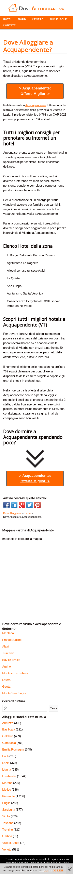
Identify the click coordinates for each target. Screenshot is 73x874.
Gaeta (6, 686)
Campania (9, 742)
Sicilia (6, 816)
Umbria (7, 836)
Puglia (6, 803)
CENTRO (38, 19)
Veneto (6, 849)
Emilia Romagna (13, 749)
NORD (22, 19)
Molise (6, 789)
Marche (7, 783)
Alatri (5, 646)
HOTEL (7, 19)
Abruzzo (7, 723)
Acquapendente (35, 105)
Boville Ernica (11, 659)
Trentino (7, 829)
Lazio (5, 762)
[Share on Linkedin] (14, 505)
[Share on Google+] (22, 505)
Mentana (8, 633)
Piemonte (8, 796)
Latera (6, 680)
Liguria (6, 769)
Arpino (6, 666)
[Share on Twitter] (29, 505)
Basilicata (8, 729)
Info (46, 870)
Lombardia (9, 776)
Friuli (5, 756)
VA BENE (58, 870)
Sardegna (8, 809)
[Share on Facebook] (6, 505)
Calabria (7, 736)
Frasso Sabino (11, 639)
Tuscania (8, 653)
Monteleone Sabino (15, 673)
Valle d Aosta (10, 842)
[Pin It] (37, 505)
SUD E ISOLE (58, 19)
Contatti (9, 25)
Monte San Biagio (14, 693)
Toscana (7, 823)
